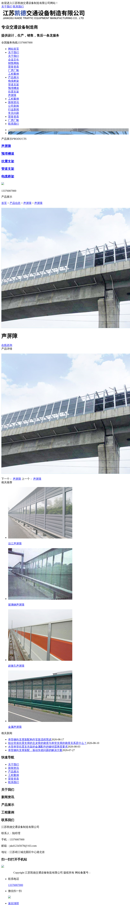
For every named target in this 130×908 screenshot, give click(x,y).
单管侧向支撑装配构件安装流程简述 (29, 739)
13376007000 (15, 885)
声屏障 (12, 95)
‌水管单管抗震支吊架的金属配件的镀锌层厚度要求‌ (38, 746)
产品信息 (15, 203)
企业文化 (13, 59)
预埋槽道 (13, 88)
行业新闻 (13, 109)
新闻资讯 (13, 102)
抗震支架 (13, 91)
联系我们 (18, 6)
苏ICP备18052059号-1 (104, 872)
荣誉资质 (13, 66)
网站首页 (13, 48)
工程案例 (13, 73)
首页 (4, 203)
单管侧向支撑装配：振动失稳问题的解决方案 (35, 750)
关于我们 (6, 6)
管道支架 (13, 84)
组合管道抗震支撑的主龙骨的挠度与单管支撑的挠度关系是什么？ (47, 743)
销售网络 (13, 63)
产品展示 (13, 77)
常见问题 (13, 113)
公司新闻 (13, 105)
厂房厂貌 (13, 70)
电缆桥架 (13, 80)
